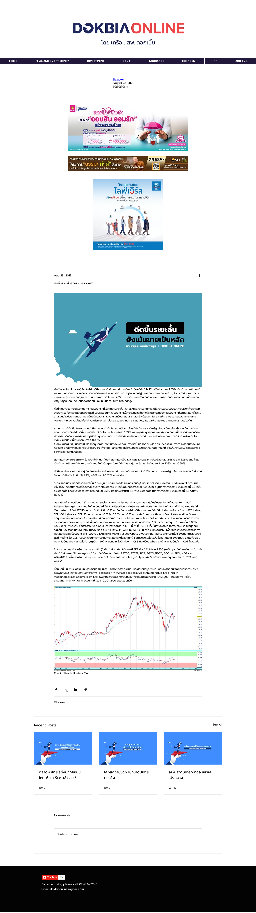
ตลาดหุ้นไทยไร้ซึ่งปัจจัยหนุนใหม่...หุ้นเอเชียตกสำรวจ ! (60, 775)
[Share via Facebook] (56, 690)
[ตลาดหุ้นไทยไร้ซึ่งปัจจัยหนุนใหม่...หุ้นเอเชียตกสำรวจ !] (63, 748)
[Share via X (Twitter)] (66, 690)
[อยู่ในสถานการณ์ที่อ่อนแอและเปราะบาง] (193, 748)
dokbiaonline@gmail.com (67, 889)
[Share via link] (85, 690)
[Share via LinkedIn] (75, 690)
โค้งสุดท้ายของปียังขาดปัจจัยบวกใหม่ (126, 775)
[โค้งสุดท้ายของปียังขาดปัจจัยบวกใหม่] (128, 748)
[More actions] (199, 275)
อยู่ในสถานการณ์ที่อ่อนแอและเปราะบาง (191, 775)
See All (217, 725)
